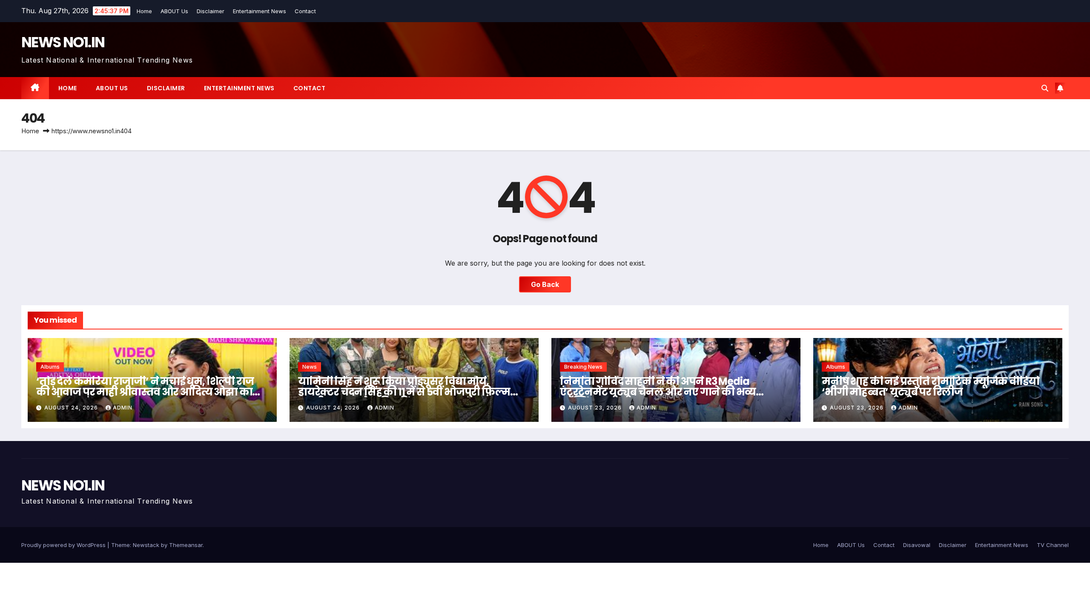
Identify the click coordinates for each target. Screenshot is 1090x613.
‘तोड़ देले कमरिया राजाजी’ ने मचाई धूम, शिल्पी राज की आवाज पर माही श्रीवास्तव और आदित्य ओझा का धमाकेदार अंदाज (145, 392)
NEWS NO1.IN (62, 42)
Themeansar (186, 544)
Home (144, 11)
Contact (305, 11)
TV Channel (1053, 544)
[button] (1044, 88)
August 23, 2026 (595, 407)
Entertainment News (260, 11)
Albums (50, 367)
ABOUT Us (175, 11)
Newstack (146, 544)
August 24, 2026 (72, 407)
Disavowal (916, 544)
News (309, 367)
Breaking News (583, 367)
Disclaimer (211, 11)
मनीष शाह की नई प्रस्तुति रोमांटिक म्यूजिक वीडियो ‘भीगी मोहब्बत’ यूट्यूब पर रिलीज (930, 386)
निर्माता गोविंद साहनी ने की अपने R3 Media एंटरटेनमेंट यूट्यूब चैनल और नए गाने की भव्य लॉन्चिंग (658, 392)
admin (122, 407)
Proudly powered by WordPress (64, 544)
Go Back (545, 284)
